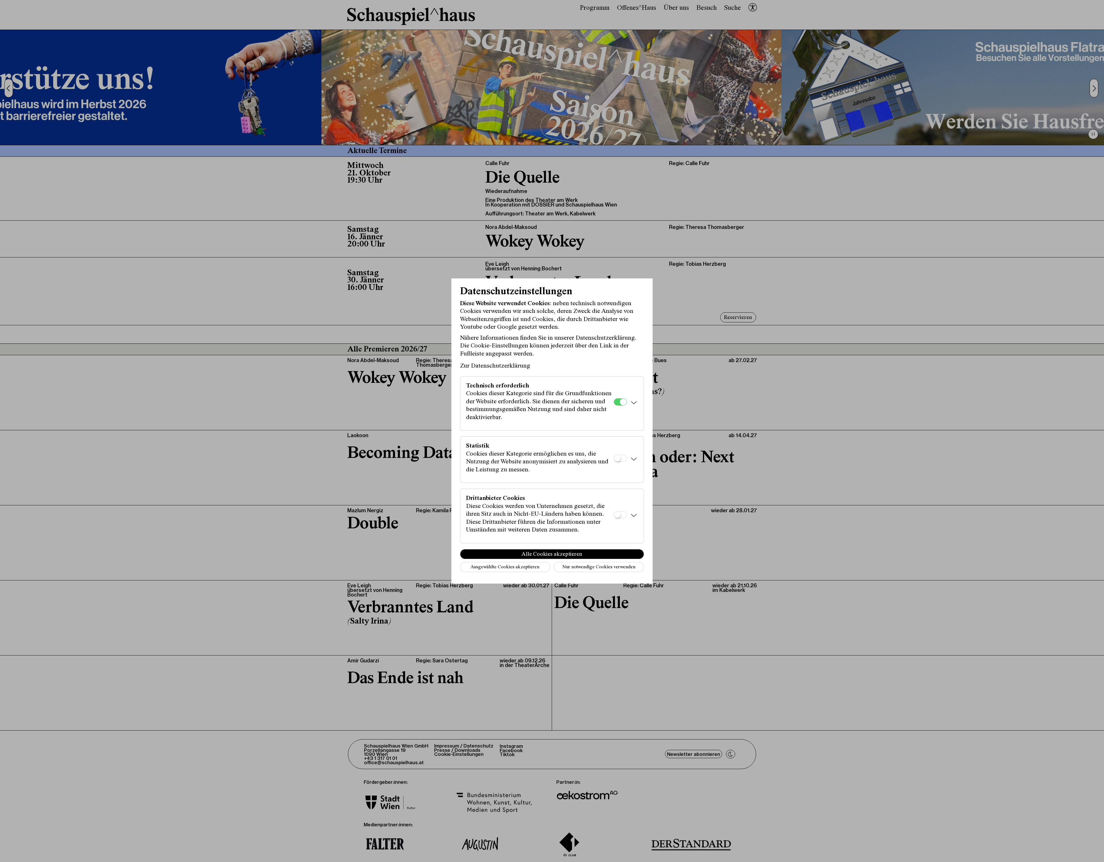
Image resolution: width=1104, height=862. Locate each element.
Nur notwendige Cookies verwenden (598, 567)
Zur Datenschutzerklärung (495, 366)
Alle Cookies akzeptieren (552, 554)
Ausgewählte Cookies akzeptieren (504, 567)
